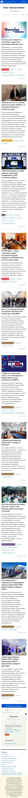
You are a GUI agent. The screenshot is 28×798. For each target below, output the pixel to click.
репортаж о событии (7, 345)
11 (5, 712)
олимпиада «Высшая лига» (8, 75)
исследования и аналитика (8, 223)
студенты (19, 69)
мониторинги (17, 215)
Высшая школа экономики (10, 1)
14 (12, 712)
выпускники (12, 69)
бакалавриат (5, 281)
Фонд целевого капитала (7, 768)
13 (10, 712)
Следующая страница (13, 706)
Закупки (3, 764)
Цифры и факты (5, 754)
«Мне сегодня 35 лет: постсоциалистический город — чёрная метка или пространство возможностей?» (13, 729)
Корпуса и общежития (7, 762)
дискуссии (11, 220)
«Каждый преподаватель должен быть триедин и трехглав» (11, 442)
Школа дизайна (12, 629)
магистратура (13, 281)
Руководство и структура (7, 756)
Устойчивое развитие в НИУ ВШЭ (9, 758)
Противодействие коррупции (8, 770)
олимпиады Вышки (20, 75)
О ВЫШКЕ (4, 752)
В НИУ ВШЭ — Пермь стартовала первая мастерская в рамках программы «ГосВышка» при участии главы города (12, 255)
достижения (18, 626)
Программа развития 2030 (8, 553)
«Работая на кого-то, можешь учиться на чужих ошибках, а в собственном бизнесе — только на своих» (13, 105)
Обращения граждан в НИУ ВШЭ (9, 766)
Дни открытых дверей (10, 743)
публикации (5, 220)
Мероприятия (13, 717)
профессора (12, 218)
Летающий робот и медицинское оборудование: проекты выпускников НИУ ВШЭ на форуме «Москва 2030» (13, 584)
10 (3, 712)
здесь (10, 785)
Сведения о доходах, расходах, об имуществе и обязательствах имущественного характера (12, 773)
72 (17, 712)
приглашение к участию (7, 72)
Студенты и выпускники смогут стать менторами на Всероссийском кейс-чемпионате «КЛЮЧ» (12, 376)
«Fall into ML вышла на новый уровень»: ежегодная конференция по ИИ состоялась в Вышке (13, 174)
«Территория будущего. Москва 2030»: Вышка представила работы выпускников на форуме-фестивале (11, 661)
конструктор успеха (18, 140)
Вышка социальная (12, 547)
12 (7, 712)
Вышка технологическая (8, 550)
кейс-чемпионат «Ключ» (8, 413)
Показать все (9, 740)
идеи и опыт (9, 215)
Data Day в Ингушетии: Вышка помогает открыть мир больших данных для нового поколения (13, 507)
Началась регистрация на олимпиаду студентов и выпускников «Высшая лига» (12, 41)
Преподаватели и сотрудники (8, 760)
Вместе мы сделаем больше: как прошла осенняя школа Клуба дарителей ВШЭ (13, 311)
